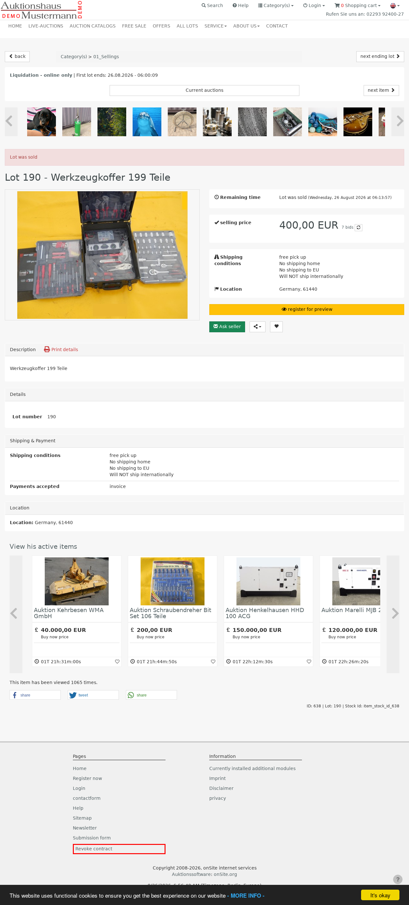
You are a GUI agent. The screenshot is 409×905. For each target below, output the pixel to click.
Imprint (217, 778)
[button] (212, 5)
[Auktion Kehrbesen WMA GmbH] (76, 581)
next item (379, 90)
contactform (87, 798)
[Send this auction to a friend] (258, 326)
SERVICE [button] (214, 25)
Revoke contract (93, 848)
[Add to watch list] (276, 326)
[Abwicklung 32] (322, 121)
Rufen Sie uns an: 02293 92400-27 (365, 14)
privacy (217, 798)
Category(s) (74, 56)
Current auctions (204, 90)
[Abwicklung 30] (217, 121)
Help (78, 808)
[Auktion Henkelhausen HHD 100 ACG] (268, 581)
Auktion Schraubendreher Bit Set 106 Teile (170, 613)
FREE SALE (134, 25)
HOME (15, 25)
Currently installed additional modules (252, 768)
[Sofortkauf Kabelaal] (182, 121)
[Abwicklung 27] (41, 121)
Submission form (92, 837)
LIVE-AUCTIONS (45, 25)
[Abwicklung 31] (252, 121)
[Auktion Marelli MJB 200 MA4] (364, 581)
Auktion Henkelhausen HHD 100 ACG (265, 613)
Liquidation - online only (41, 75)
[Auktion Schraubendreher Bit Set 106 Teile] (172, 581)
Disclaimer (221, 788)
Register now (87, 778)
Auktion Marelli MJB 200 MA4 (362, 610)
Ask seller (229, 326)
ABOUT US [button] (245, 25)
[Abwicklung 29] (147, 121)
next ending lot (378, 56)
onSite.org (225, 874)
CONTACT (277, 25)
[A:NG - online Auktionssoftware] (41, 10)
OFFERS (161, 25)
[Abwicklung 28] (111, 121)
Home (80, 768)
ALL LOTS (187, 25)
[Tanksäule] (76, 121)
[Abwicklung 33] (357, 121)
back (19, 56)
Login (79, 788)
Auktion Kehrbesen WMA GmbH (69, 613)
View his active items (43, 546)
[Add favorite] (117, 661)
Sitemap (82, 818)
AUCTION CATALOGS (93, 25)
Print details (64, 349)
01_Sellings (106, 56)
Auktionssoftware (191, 874)
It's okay (380, 895)
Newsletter (85, 827)
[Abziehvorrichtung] (287, 121)
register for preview (309, 309)
